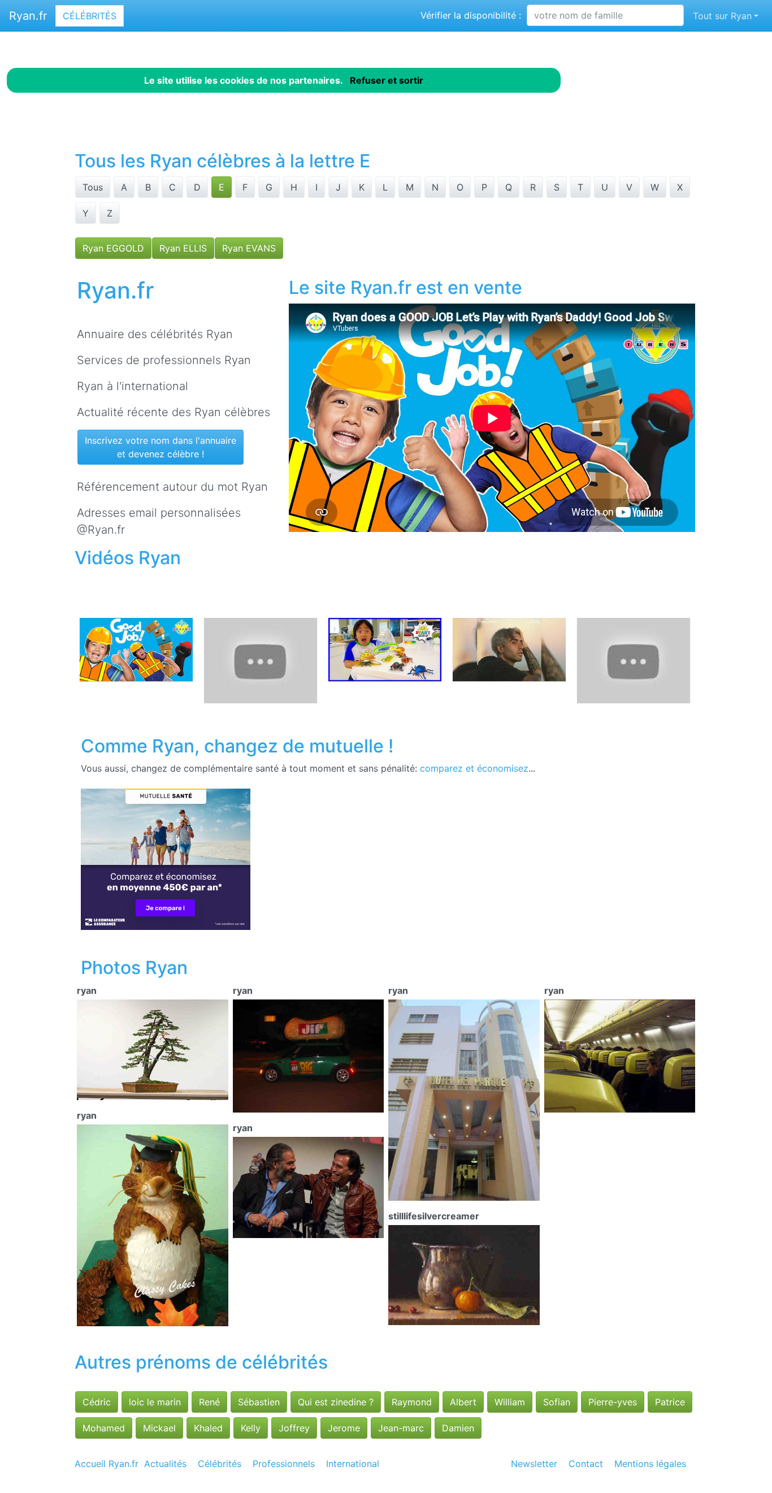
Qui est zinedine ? (336, 1402)
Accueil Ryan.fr (106, 1463)
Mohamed (104, 1428)
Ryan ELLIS (183, 248)
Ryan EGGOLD (113, 248)
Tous (93, 187)
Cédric (97, 1402)
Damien (458, 1428)
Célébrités (89, 15)
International (352, 1463)
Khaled (208, 1428)
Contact (586, 1463)
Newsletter (534, 1463)
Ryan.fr (28, 16)
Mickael (159, 1428)
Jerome (344, 1428)
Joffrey (294, 1428)
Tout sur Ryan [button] (722, 15)
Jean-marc (401, 1428)
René (209, 1402)
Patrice (670, 1402)
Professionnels (284, 1463)
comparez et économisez (474, 768)
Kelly (251, 1428)
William (510, 1402)
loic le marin (155, 1402)
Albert (463, 1402)
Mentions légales (650, 1463)
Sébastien (259, 1402)
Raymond (412, 1402)
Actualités (165, 1463)
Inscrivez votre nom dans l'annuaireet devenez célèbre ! (160, 447)
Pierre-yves (612, 1402)
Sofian (556, 1402)
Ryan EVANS (249, 248)
